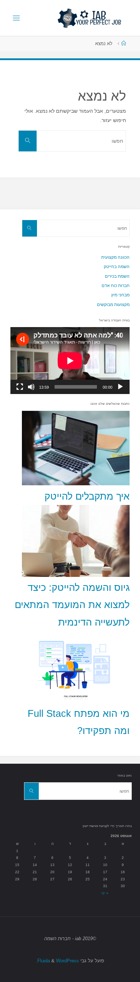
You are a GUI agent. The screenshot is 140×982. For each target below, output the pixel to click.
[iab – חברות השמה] (89, 18)
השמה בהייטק (117, 266)
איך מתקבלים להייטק (87, 496)
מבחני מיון (120, 295)
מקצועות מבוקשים (113, 304)
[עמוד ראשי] (123, 43)
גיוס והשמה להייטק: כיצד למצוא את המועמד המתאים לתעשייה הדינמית (72, 605)
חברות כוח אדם (116, 285)
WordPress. (57, 960)
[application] (70, 360)
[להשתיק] (31, 386)
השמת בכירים (117, 276)
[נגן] (120, 386)
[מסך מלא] (19, 386)
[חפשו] (28, 141)
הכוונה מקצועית (115, 257)
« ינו (105, 893)
